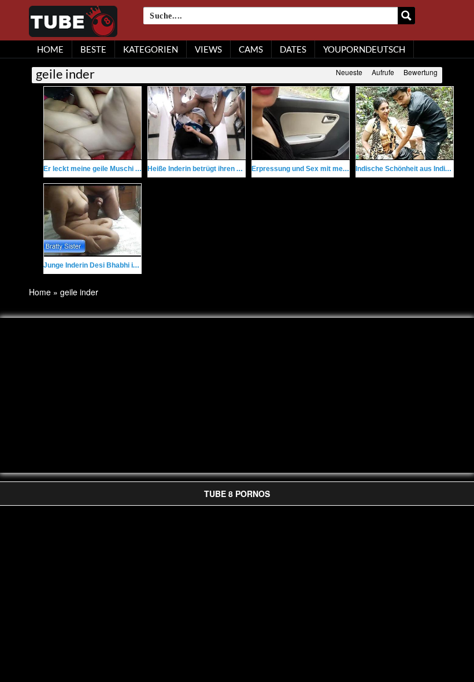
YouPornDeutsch (364, 49)
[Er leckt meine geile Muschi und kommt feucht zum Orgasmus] (92, 123)
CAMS (251, 49)
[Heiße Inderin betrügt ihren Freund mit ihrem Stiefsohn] (196, 123)
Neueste (349, 72)
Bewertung (420, 72)
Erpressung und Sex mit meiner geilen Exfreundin (332, 169)
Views (208, 49)
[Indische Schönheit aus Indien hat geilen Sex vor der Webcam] (405, 123)
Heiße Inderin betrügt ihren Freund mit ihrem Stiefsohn (236, 169)
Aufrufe (383, 72)
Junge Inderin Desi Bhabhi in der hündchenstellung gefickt (138, 265)
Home (40, 292)
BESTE (93, 49)
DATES (293, 49)
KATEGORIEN (150, 49)
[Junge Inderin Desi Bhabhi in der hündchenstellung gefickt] (92, 220)
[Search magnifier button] (406, 15)
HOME (50, 49)
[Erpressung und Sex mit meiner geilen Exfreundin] (300, 123)
